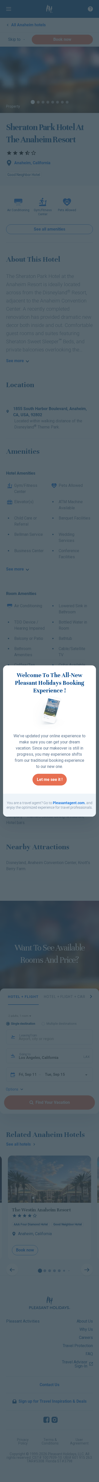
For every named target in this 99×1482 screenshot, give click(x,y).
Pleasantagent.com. (69, 803)
